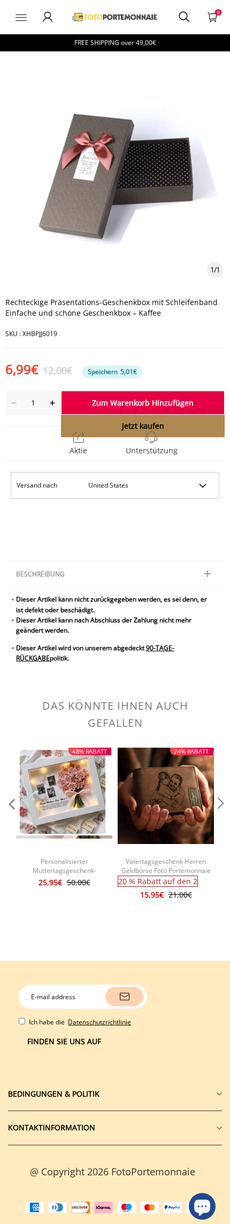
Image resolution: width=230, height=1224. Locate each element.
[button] (10, 824)
